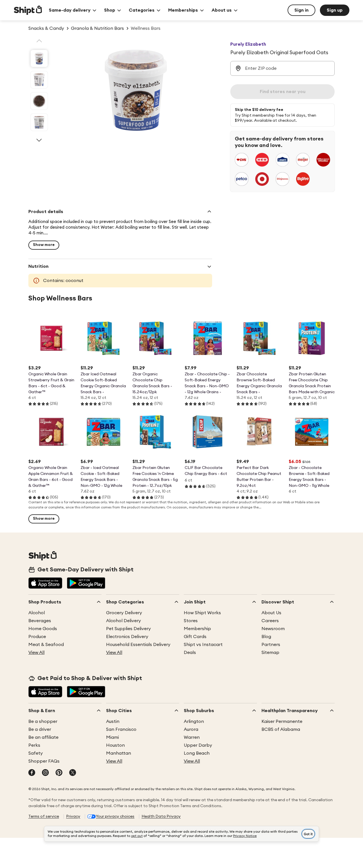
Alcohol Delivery (123, 620)
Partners (270, 644)
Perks (34, 745)
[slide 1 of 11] (39, 58)
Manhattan (118, 753)
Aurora (191, 729)
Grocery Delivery (124, 613)
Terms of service (43, 816)
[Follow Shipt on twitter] (72, 773)
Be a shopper (42, 721)
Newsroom (273, 628)
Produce (37, 636)
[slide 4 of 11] (39, 122)
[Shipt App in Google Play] (86, 583)
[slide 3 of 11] (39, 101)
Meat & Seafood (46, 644)
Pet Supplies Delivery (128, 628)
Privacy (73, 816)
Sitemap (270, 652)
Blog (266, 636)
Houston (115, 745)
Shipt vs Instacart (203, 644)
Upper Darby (198, 745)
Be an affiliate (43, 737)
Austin (112, 721)
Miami (112, 737)
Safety (35, 753)
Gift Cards (195, 636)
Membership (197, 628)
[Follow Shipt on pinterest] (59, 773)
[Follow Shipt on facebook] (31, 773)
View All (36, 652)
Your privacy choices (115, 816)
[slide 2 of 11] (39, 79)
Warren (192, 737)
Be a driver (39, 729)
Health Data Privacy (161, 816)
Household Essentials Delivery (138, 644)
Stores (191, 620)
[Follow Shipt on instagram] (45, 773)
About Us (271, 613)
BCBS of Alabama (280, 729)
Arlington (194, 721)
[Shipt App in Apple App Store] (45, 583)
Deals (190, 652)
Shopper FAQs (44, 761)
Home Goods (42, 628)
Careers (270, 620)
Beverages (39, 620)
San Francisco (121, 729)
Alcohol (36, 613)
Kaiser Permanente (281, 721)
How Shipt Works (202, 613)
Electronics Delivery (127, 636)
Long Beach (197, 753)
